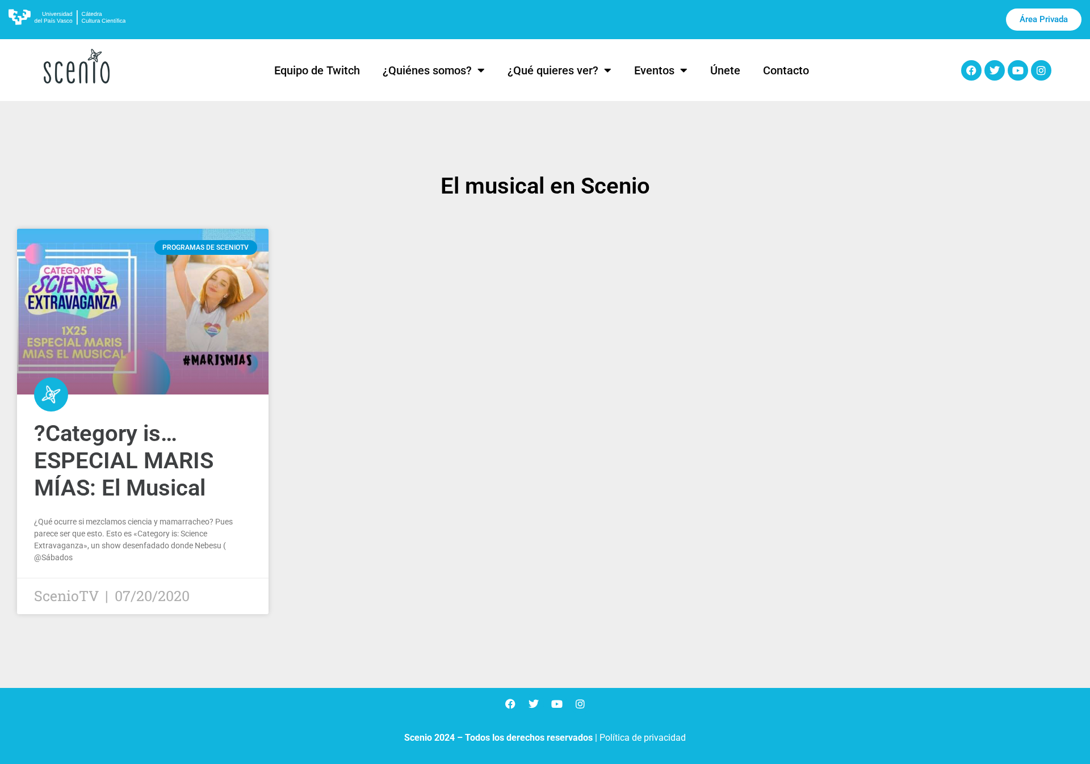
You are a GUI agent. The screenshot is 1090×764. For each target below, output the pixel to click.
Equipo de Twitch (317, 70)
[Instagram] (1041, 70)
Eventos (654, 70)
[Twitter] (994, 70)
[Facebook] (971, 70)
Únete (725, 70)
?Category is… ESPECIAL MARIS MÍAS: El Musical (123, 460)
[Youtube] (1018, 70)
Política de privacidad (643, 737)
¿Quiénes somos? (427, 70)
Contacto (786, 70)
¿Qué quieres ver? (553, 70)
